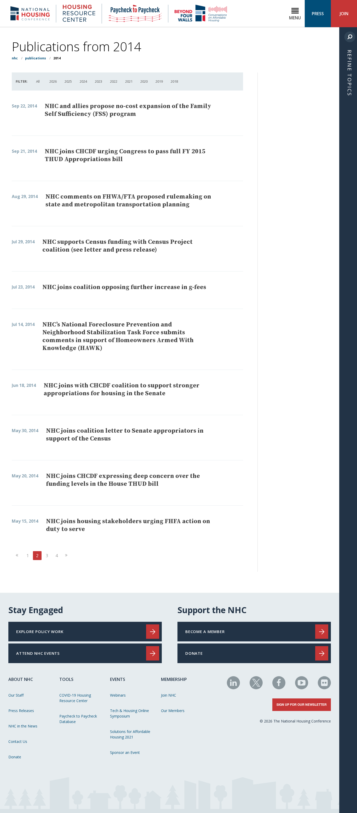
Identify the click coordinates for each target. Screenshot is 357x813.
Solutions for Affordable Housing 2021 (130, 734)
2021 (129, 81)
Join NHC (168, 695)
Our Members (173, 710)
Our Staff (16, 695)
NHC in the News (22, 726)
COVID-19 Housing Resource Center (75, 698)
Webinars (118, 695)
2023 (98, 81)
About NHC (20, 679)
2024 (83, 81)
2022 (113, 81)
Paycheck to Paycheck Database (78, 719)
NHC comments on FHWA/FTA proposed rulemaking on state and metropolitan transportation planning (128, 200)
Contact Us (17, 741)
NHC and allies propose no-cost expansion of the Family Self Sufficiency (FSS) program (128, 110)
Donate (14, 756)
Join (344, 13)
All (38, 81)
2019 (159, 81)
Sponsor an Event (125, 752)
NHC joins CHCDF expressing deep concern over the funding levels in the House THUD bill (123, 480)
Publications (35, 58)
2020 (144, 81)
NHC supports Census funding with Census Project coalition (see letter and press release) (117, 246)
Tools (66, 679)
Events (117, 679)
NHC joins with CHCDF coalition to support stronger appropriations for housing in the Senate (121, 389)
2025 (68, 81)
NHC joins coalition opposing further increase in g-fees (124, 287)
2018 (174, 81)
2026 (53, 81)
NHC (15, 58)
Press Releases (21, 710)
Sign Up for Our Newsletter (302, 704)
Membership (174, 679)
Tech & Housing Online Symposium (129, 713)
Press (318, 13)
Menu (295, 18)
